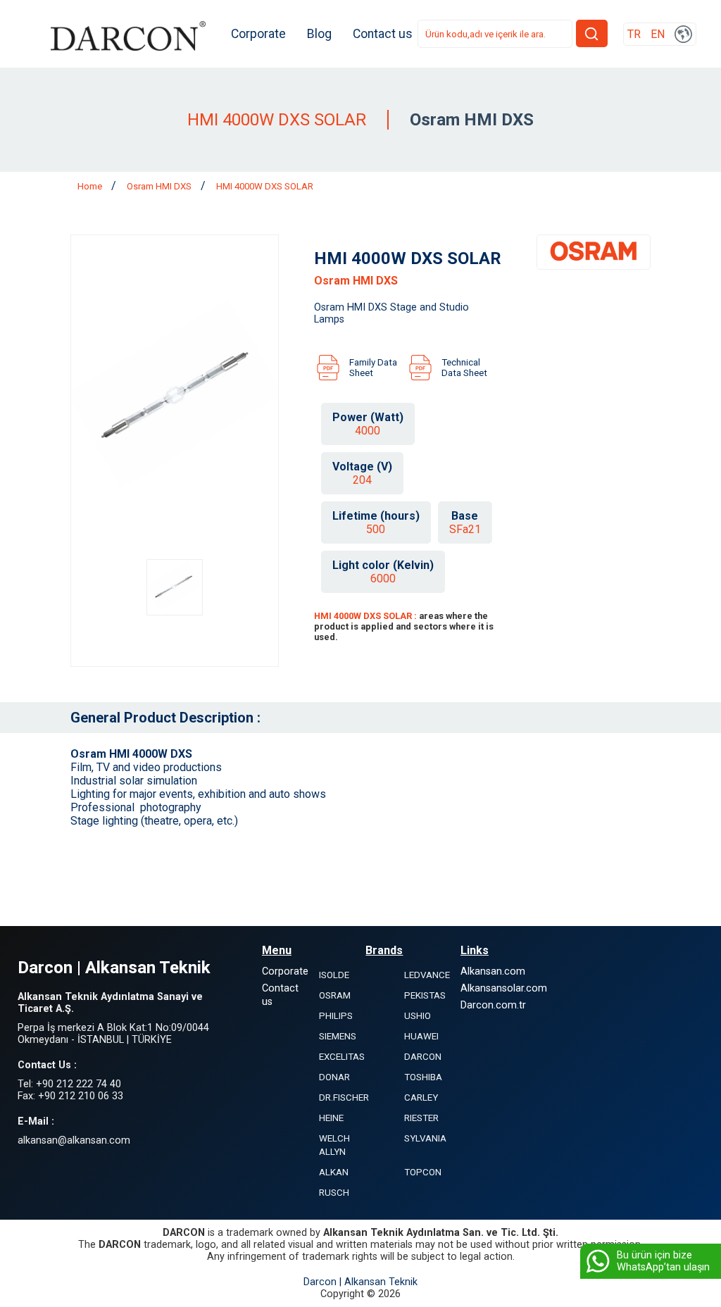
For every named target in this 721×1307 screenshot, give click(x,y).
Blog (319, 34)
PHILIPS (336, 1016)
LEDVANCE (427, 975)
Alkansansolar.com (503, 988)
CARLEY (421, 1097)
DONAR (334, 1077)
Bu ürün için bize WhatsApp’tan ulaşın (663, 1261)
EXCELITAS (342, 1056)
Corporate (258, 34)
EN (658, 34)
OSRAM (335, 995)
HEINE (331, 1118)
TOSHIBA (423, 1077)
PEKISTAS (425, 995)
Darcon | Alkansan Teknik (360, 1282)
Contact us (383, 34)
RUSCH (334, 1192)
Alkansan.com (492, 971)
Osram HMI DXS (160, 186)
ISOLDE (334, 975)
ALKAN (334, 1172)
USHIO (417, 1016)
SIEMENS (337, 1036)
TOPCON (422, 1172)
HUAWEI (421, 1036)
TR (634, 34)
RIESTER (421, 1118)
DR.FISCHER (344, 1097)
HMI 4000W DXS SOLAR (264, 186)
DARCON (422, 1056)
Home (90, 186)
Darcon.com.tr (493, 1005)
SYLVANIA (425, 1138)
